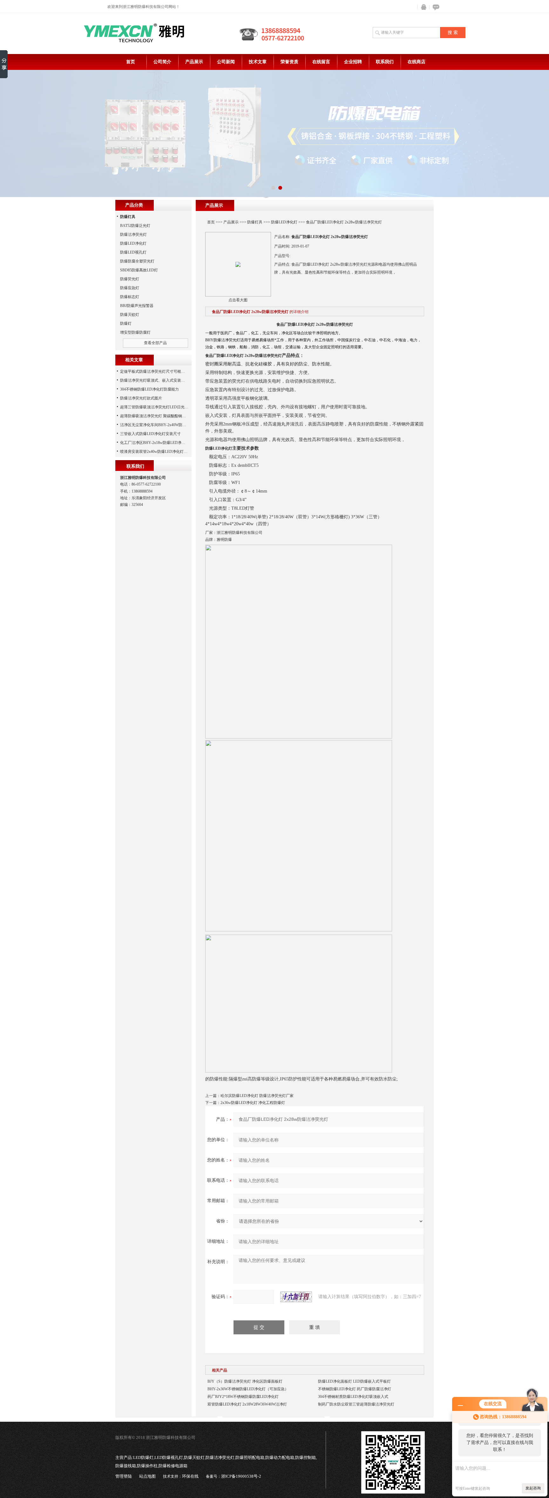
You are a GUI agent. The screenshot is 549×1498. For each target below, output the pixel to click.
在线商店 (416, 61)
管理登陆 (123, 1476)
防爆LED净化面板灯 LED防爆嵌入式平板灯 (354, 1381)
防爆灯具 (254, 222)
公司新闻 (226, 61)
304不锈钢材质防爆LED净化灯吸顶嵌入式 (353, 1396)
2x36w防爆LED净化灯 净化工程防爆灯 (252, 1102)
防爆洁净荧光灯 (133, 234)
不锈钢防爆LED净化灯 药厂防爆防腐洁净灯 (354, 1389)
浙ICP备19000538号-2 (241, 1476)
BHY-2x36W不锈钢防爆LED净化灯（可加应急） (247, 1389)
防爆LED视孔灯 (133, 252)
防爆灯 (126, 323)
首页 (130, 61)
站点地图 (147, 1476)
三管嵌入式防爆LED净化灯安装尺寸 (150, 434)
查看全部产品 (155, 343)
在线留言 (321, 61)
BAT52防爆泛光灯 (135, 225)
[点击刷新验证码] (296, 1296)
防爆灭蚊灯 (129, 314)
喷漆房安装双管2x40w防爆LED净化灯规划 (155, 451)
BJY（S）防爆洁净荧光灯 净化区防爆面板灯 (244, 1381)
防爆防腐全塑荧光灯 (137, 261)
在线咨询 (435, 7)
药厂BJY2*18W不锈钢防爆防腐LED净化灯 (243, 1396)
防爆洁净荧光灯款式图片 (141, 398)
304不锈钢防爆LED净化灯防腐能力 (149, 389)
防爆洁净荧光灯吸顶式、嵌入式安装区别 (154, 380)
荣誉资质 (289, 61)
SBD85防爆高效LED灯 (139, 270)
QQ (422, 7)
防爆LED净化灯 (284, 222)
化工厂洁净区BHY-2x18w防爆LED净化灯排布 (158, 442)
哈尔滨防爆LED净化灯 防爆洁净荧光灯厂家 (257, 1095)
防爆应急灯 (129, 288)
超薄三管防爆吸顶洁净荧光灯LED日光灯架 (156, 407)
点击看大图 (237, 300)
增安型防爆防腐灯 (135, 332)
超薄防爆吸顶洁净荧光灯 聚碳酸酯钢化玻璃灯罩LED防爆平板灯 (173, 416)
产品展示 (194, 61)
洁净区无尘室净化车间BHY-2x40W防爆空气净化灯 (162, 425)
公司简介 (162, 61)
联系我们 (385, 61)
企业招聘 (353, 61)
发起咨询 (533, 1488)
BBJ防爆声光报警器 (136, 305)
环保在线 (190, 1476)
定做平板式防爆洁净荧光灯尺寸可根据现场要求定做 (164, 371)
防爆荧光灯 (129, 279)
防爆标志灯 (129, 297)
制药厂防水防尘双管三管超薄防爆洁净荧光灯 (356, 1404)
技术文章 (258, 61)
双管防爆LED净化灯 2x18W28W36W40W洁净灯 (247, 1404)
